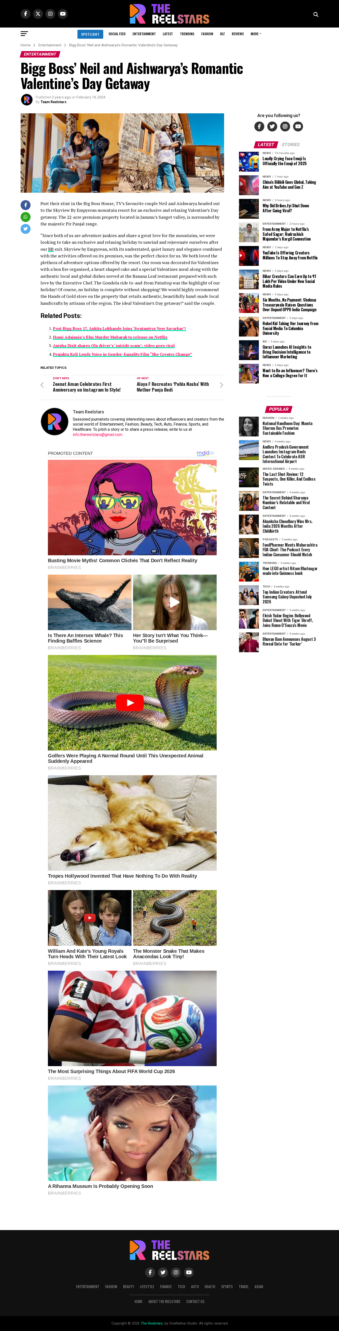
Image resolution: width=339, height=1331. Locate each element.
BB (51, 249)
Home (138, 1301)
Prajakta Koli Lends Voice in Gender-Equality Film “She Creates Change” (122, 354)
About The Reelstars (164, 1301)
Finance (166, 1286)
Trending (187, 33)
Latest (168, 33)
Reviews (238, 33)
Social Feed (117, 33)
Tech (181, 1286)
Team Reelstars (53, 102)
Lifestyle (147, 1286)
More (255, 33)
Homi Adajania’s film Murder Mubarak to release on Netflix (110, 337)
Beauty (128, 1286)
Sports (227, 1286)
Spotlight (90, 34)
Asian (259, 1286)
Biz (222, 33)
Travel (244, 1286)
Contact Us (195, 1301)
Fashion (207, 33)
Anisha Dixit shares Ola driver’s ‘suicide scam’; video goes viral (114, 345)
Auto (195, 1286)
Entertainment (144, 33)
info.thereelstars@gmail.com (97, 434)
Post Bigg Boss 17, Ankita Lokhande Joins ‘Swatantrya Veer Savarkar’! (119, 328)
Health (210, 1286)
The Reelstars (152, 1323)
